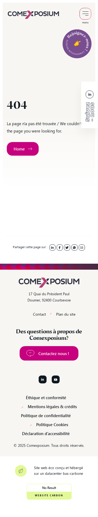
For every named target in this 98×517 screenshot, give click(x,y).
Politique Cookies (52, 425)
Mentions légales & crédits (52, 407)
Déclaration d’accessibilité (46, 434)
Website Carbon (49, 495)
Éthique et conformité (46, 398)
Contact (39, 314)
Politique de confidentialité (46, 416)
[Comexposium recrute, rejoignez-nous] (77, 43)
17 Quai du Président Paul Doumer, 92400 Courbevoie (49, 296)
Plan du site (65, 314)
